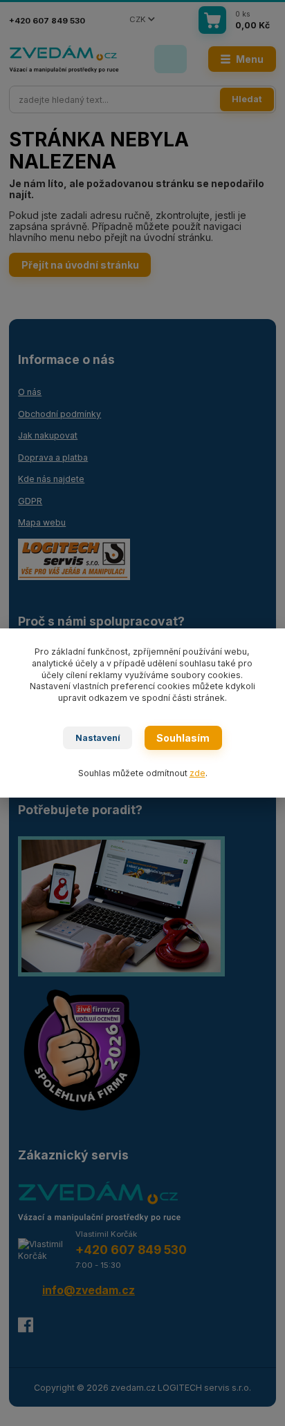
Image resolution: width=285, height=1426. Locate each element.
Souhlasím (183, 738)
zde (197, 773)
